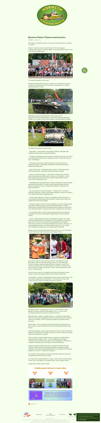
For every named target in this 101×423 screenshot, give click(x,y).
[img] (52, 15)
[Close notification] (99, 414)
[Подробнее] (83, 419)
